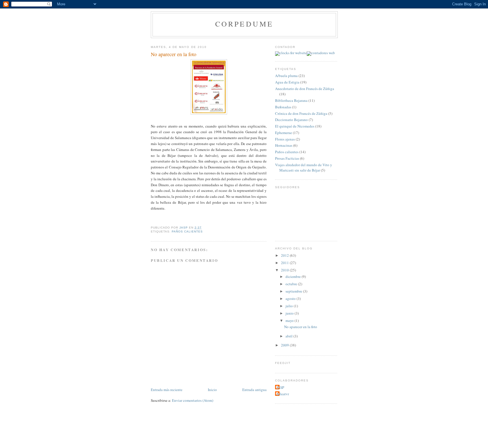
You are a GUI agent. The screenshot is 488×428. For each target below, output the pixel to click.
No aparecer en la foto (300, 326)
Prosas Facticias (287, 158)
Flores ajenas (285, 139)
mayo (290, 320)
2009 (285, 345)
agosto (291, 298)
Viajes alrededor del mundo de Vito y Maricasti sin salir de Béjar (303, 167)
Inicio (212, 389)
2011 (285, 262)
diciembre (294, 276)
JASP (280, 387)
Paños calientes (187, 231)
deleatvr (282, 393)
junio (290, 313)
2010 (285, 270)
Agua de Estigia (287, 82)
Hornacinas (283, 145)
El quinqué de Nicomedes (294, 126)
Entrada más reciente (166, 389)
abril (289, 336)
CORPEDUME (244, 23)
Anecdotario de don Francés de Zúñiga (304, 88)
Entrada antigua (254, 389)
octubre (292, 283)
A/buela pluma (286, 75)
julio (290, 305)
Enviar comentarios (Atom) (192, 400)
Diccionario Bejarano (291, 119)
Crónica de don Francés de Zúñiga (301, 113)
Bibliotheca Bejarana (291, 100)
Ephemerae (283, 132)
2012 (285, 255)
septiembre (294, 291)
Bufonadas (283, 106)
